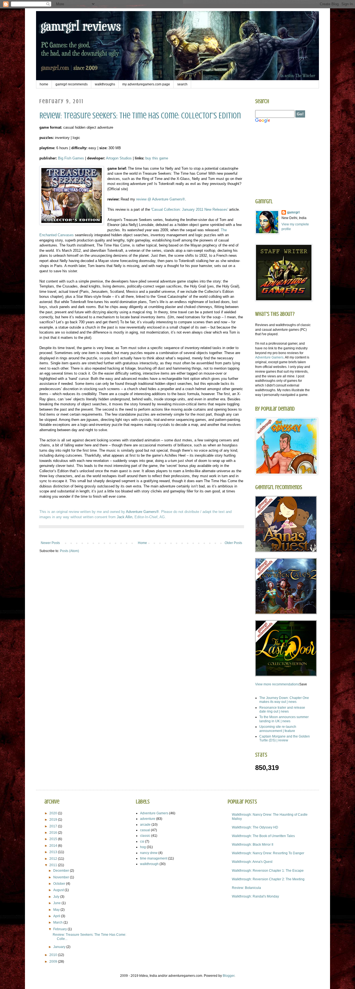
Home (142, 543)
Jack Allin (124, 517)
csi (142, 841)
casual (145, 830)
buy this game (156, 158)
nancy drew (149, 853)
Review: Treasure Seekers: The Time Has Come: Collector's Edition (140, 115)
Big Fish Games (71, 158)
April (57, 916)
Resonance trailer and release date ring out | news (282, 709)
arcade (145, 825)
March (58, 922)
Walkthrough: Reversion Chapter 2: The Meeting (268, 879)
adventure (147, 819)
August (59, 890)
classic (145, 836)
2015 (53, 839)
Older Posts (233, 543)
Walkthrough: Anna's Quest (252, 862)
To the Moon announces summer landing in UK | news (284, 719)
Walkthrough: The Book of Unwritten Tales (263, 836)
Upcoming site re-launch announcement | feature (277, 729)
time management (153, 858)
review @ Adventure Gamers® (160, 199)
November (61, 877)
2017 (53, 826)
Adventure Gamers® (142, 512)
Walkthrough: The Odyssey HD (255, 827)
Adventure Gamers (269, 357)
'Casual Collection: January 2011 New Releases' (189, 209)
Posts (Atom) (69, 551)
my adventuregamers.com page (146, 84)
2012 (53, 859)
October (59, 884)
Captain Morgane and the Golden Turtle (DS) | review (284, 738)
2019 (53, 820)
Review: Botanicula (246, 888)
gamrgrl (293, 212)
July (56, 897)
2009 (53, 961)
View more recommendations (277, 684)
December (61, 871)
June (57, 903)
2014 (53, 846)
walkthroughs (105, 84)
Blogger (228, 976)
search (182, 84)
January (59, 947)
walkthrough (149, 864)
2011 (53, 865)
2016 (53, 833)
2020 (53, 813)
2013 (53, 852)
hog (143, 847)
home (44, 84)
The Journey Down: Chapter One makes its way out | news (284, 700)
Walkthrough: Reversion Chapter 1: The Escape (268, 871)
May (56, 910)
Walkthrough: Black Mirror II (252, 844)
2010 (53, 955)
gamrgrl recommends (71, 84)
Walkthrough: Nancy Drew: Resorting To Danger (268, 853)
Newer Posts (50, 543)
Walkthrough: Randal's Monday (255, 896)
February (60, 929)
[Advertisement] (283, 161)
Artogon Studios (119, 158)
